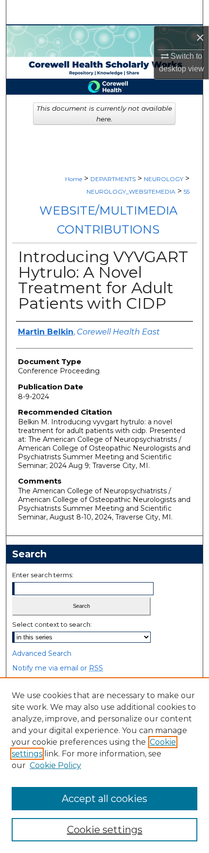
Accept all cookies (104, 798)
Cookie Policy (55, 765)
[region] (104, 765)
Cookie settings (104, 830)
